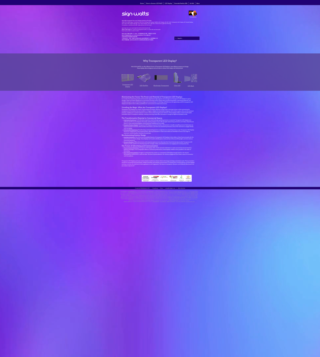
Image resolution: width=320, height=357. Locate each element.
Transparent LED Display (127, 85)
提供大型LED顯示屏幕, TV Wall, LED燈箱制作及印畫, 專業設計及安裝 (139, 33)
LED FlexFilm (144, 85)
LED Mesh (191, 86)
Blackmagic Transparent (161, 85)
